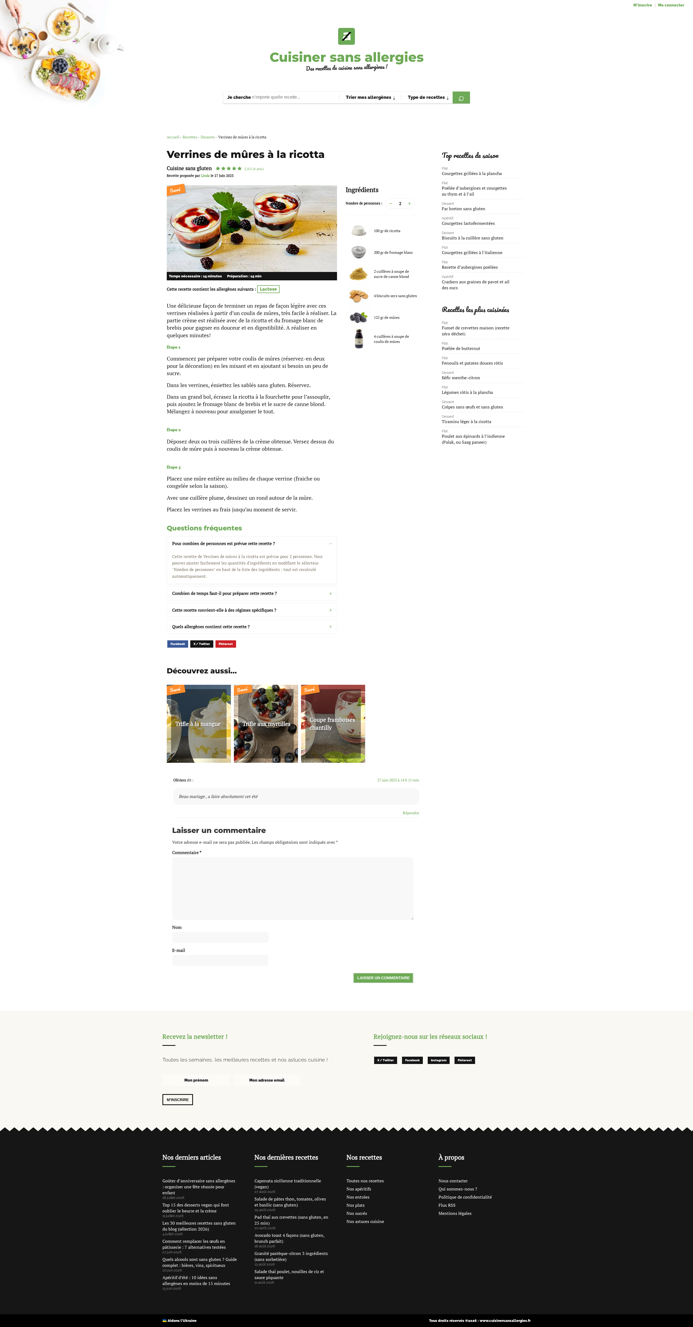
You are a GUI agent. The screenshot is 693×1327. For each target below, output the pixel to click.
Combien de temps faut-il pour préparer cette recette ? (224, 593)
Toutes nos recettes (365, 1181)
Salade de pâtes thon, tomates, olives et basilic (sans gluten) (290, 1202)
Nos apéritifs (358, 1189)
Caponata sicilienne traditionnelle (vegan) (287, 1184)
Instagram (438, 1060)
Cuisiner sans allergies (347, 57)
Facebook (178, 644)
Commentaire (186, 852)
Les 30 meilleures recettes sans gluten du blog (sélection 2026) (199, 1226)
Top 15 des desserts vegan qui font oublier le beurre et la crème (195, 1208)
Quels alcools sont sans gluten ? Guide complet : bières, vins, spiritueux (199, 1262)
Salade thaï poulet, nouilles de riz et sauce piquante (289, 1274)
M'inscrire (642, 5)
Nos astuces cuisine (365, 1221)
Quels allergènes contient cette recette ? (211, 627)
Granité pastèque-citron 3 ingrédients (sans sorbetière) (291, 1256)
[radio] (218, 168)
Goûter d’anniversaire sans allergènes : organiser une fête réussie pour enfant (198, 1187)
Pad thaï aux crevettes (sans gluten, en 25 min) (291, 1220)
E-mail (178, 950)
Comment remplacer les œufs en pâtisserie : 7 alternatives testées (194, 1244)
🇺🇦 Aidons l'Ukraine (179, 1321)
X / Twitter (202, 644)
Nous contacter (453, 1181)
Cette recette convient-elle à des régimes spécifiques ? (224, 610)
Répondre (411, 812)
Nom (177, 927)
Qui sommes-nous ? (458, 1189)
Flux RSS (447, 1205)
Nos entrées (358, 1197)
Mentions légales (455, 1213)
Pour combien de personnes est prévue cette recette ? (223, 543)
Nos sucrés (356, 1213)
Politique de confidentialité (465, 1197)
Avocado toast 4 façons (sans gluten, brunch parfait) (289, 1238)
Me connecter (671, 5)
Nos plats (355, 1205)
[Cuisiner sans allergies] (346, 36)
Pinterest (226, 644)
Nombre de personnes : (364, 203)
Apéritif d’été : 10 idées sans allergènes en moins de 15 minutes (196, 1280)
